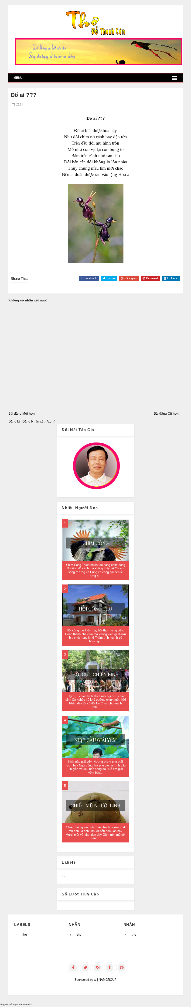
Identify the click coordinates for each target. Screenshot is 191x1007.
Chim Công (95, 543)
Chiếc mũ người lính (95, 805)
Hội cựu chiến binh (95, 674)
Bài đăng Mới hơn (21, 413)
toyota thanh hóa (22, 1004)
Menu (18, 77)
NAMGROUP (107, 979)
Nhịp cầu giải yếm (95, 740)
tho (64, 876)
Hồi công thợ (95, 608)
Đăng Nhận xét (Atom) (38, 421)
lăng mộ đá (6, 1004)
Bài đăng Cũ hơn (166, 413)
